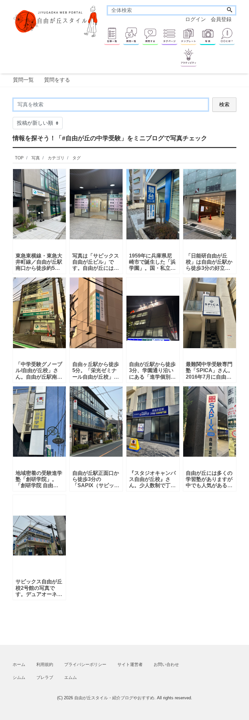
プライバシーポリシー (85, 664)
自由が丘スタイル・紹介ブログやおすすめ (114, 697)
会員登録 (221, 19)
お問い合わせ (166, 664)
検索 (224, 104)
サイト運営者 (130, 664)
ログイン (195, 19)
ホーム (19, 664)
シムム (19, 677)
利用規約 (44, 664)
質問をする (57, 80)
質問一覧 (23, 80)
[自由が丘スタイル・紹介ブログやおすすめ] (56, 21)
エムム (70, 677)
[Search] (229, 10)
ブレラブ (44, 677)
